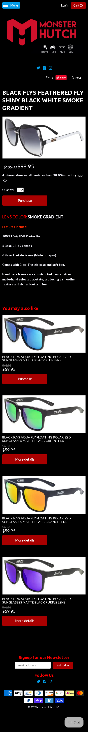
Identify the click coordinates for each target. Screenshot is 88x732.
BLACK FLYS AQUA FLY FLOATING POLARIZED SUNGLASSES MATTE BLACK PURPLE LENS (36, 600)
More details (25, 459)
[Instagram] (50, 68)
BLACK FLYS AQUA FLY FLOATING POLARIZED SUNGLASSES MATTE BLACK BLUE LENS (36, 358)
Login (64, 5)
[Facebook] (44, 68)
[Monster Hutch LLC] (44, 36)
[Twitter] (38, 68)
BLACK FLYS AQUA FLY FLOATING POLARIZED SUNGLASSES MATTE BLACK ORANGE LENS (36, 519)
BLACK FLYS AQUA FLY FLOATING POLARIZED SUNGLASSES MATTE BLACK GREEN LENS (36, 439)
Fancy (49, 77)
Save (63, 77)
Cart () (78, 5)
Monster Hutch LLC (47, 707)
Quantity (8, 190)
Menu (14, 5)
